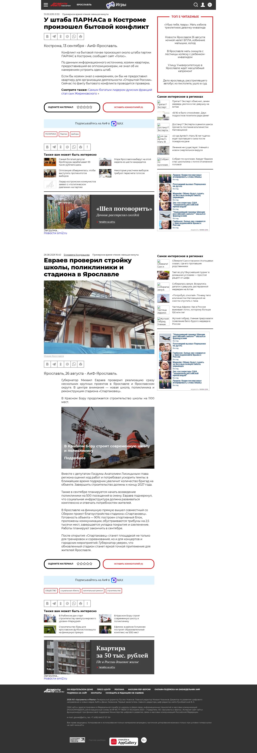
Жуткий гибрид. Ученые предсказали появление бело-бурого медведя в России (192, 321)
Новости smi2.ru (55, 233)
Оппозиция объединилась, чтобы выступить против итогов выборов (77, 173)
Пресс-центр (103, 689)
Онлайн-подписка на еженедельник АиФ (177, 689)
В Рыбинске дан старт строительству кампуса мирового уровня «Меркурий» (77, 618)
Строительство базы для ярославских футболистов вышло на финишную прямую (77, 629)
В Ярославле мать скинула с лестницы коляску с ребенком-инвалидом (185, 54)
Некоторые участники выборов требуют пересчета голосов (131, 171)
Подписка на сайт (77, 693)
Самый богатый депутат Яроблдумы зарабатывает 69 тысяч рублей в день (74, 162)
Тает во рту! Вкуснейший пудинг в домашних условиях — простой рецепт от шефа (190, 275)
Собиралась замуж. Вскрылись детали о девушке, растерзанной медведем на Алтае (190, 286)
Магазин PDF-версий (139, 689)
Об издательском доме (80, 689)
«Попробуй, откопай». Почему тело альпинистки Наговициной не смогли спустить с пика (191, 298)
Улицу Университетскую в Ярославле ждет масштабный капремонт (185, 68)
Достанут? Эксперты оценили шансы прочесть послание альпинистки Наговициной (192, 127)
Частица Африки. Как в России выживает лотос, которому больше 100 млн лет (191, 309)
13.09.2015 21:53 (51, 14)
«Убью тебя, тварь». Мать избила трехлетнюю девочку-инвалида (185, 26)
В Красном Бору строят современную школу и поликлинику (107, 448)
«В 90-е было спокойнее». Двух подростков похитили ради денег (190, 114)
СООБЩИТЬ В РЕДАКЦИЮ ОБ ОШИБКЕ (125, 693)
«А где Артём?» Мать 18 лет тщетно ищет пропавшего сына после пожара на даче (191, 138)
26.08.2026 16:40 (52, 254)
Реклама (119, 689)
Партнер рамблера (97, 740)
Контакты (96, 693)
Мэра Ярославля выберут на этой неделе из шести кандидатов (132, 160)
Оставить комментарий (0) (128, 107)
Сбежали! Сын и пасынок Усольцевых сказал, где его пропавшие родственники (192, 263)
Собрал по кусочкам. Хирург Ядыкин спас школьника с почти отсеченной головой (192, 162)
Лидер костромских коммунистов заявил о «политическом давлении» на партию (77, 184)
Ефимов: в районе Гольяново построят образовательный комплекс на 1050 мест (130, 629)
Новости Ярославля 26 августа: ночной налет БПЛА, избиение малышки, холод (185, 40)
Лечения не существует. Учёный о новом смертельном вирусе (190, 148)
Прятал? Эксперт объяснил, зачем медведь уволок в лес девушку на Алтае (190, 104)
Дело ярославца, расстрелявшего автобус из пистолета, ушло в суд (185, 82)
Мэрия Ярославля (54, 356)
